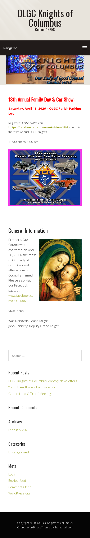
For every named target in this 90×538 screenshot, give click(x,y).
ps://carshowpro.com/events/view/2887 (40, 127)
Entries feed (17, 480)
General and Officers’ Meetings (30, 394)
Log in (12, 474)
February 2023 (19, 430)
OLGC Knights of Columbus (45, 17)
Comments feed (20, 487)
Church (21, 527)
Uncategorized (18, 452)
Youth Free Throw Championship (31, 387)
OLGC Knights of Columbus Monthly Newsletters (42, 381)
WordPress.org (19, 493)
